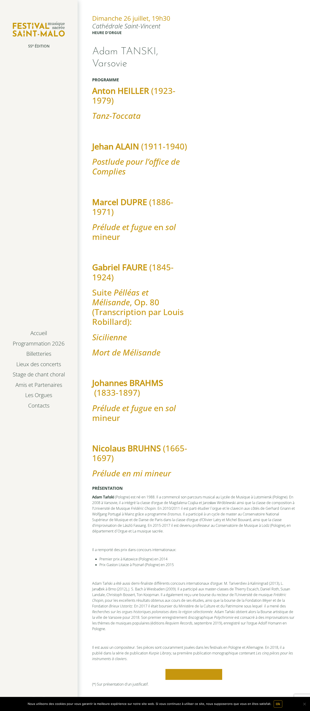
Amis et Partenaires (38, 384)
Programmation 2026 (39, 343)
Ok (278, 704)
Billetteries (38, 353)
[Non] (304, 704)
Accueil (38, 333)
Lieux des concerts (38, 364)
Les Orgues (38, 395)
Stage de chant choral (39, 374)
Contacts (38, 405)
